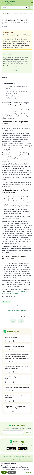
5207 (27, 292)
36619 (14, 292)
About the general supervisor (21, 456)
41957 (18, 292)
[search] (31, 7)
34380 (7, 294)
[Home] (3, 14)
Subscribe (28, 432)
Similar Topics (18, 71)
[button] (5, 341)
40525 (12, 294)
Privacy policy (17, 460)
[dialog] (16, 468)
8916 (3, 294)
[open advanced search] (26, 7)
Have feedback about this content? (17, 310)
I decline (11, 472)
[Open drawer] (32, 3)
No (21, 321)
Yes (13, 321)
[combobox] (13, 7)
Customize (28, 472)
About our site (8, 456)
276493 (23, 292)
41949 (16, 294)
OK (4, 472)
